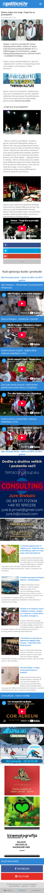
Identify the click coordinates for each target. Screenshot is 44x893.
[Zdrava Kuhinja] (22, 811)
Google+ (36, 890)
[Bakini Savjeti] (22, 780)
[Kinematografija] (22, 842)
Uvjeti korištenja (14, 886)
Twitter (22, 890)
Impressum (25, 886)
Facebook (23, 868)
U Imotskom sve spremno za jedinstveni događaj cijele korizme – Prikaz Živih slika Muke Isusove (31, 641)
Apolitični (15, 4)
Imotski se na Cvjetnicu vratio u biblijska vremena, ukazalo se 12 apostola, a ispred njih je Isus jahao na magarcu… (31, 612)
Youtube (23, 876)
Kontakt (32, 886)
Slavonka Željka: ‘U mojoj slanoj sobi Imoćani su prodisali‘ (29, 670)
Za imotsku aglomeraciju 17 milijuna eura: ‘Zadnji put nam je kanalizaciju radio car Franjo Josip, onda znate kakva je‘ (32, 549)
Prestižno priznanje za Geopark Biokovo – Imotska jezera (32, 578)
